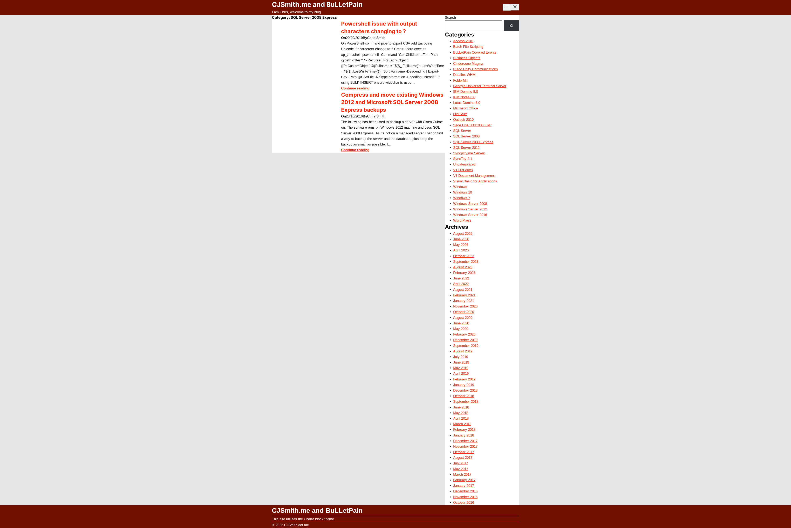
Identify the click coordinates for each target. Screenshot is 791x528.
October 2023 (463, 256)
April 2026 (461, 250)
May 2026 (460, 245)
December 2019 (465, 340)
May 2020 (460, 329)
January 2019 (463, 385)
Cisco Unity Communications (475, 69)
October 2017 (463, 452)
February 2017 (464, 480)
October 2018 (463, 396)
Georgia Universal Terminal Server (479, 86)
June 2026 (461, 239)
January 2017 (463, 486)
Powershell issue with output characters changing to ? (379, 27)
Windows (460, 187)
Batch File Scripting (468, 47)
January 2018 (463, 435)
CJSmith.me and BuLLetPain (317, 4)
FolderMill (460, 80)
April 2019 (461, 373)
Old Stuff (460, 114)
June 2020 (461, 323)
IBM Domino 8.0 (465, 92)
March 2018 (462, 424)
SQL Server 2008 (466, 136)
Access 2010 (463, 41)
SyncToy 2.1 (462, 159)
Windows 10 (462, 192)
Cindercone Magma (468, 64)
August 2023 (462, 267)
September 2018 (465, 402)
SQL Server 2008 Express (473, 142)
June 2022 (461, 278)
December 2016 (465, 491)
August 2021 (462, 290)
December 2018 (465, 390)
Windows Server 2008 (470, 204)
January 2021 (463, 301)
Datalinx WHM (464, 75)
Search (450, 18)
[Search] (511, 25)
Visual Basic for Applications (475, 181)
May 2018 (460, 413)
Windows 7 (461, 198)
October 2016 (463, 503)
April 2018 (461, 418)
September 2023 (465, 262)
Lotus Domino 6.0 (466, 103)
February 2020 (464, 334)
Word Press (462, 220)
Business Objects (466, 58)
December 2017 (465, 441)
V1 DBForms (463, 170)
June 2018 (461, 407)
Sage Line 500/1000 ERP (472, 125)
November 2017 (465, 446)
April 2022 (461, 284)
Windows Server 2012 (470, 209)
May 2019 (460, 368)
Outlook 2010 (463, 120)
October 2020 (463, 312)
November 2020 (465, 306)
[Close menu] (515, 7)
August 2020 (462, 318)
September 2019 (465, 346)
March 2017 (462, 474)
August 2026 (462, 234)
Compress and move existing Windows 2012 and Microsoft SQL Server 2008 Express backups (392, 102)
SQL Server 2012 (466, 148)
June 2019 (461, 362)
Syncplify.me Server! (469, 153)
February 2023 (464, 273)
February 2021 (464, 295)
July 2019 (460, 357)
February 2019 (464, 379)
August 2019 (462, 351)
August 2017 (462, 458)
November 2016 (465, 497)
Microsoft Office (465, 108)
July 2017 (460, 463)
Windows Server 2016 (470, 215)
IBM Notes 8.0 (464, 97)
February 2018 (464, 430)
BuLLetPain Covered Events (474, 52)
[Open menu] (507, 7)
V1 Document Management (474, 176)
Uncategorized (464, 164)
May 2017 (460, 469)
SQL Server (462, 131)
